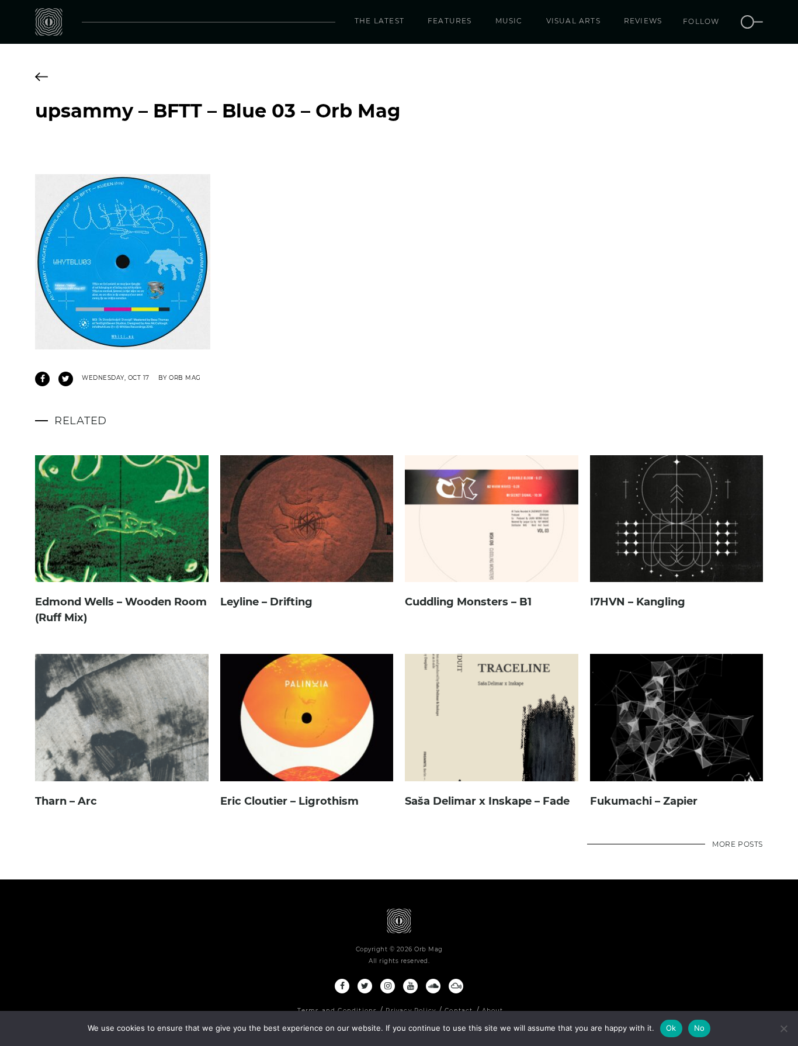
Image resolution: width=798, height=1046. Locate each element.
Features (450, 20)
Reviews (643, 20)
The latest (379, 20)
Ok (671, 1028)
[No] (783, 1028)
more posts (737, 844)
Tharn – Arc (66, 801)
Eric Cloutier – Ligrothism (289, 801)
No (699, 1028)
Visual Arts (573, 20)
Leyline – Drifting (266, 601)
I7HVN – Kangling (637, 601)
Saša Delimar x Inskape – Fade (487, 801)
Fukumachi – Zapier (644, 801)
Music (509, 20)
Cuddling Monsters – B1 (468, 601)
